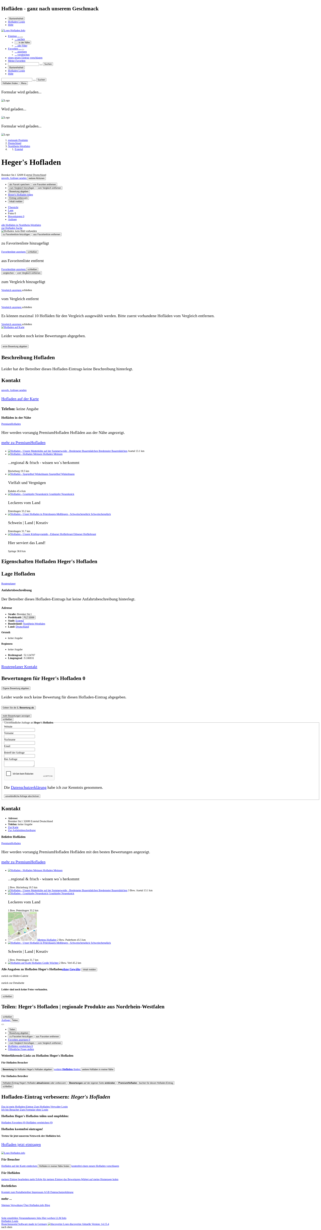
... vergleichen (22, 54)
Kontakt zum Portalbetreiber (16, 1192)
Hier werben (49, 1218)
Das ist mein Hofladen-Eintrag (34, 1106)
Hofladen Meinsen (53, 454)
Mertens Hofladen (47, 939)
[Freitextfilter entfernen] (41, 64)
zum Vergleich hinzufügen (21, 188)
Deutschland (22, 626)
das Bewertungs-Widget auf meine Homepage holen (90, 1179)
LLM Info (61, 1218)
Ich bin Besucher (24, 1109)
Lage (10, 210)
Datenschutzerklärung (28, 787)
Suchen (48, 64)
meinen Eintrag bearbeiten (15, 1179)
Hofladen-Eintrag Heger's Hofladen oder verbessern (34, 1083)
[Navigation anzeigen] (2, 1024)
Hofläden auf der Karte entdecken (19, 1166)
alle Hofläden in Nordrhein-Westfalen (21, 225)
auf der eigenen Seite (92, 1083)
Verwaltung (17, 1205)
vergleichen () (39, 1122)
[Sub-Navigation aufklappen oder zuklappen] (21, 37)
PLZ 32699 (29, 617)
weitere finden (67, 1069)
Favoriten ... (14, 48)
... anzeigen (21, 51)
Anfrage (12, 219)
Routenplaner (8, 583)
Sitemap (6, 1205)
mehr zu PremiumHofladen (23, 442)
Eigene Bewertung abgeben (16, 688)
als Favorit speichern (19, 184)
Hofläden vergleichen (20, 1046)
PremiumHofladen (11, 424)
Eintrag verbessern (18, 198)
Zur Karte (13, 827)
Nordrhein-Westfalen (34, 623)
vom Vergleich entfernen (49, 188)
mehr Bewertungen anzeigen (16, 716)
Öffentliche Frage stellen (21, 1049)
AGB (47, 1192)
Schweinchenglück (101, 514)
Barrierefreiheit (16, 18)
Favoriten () (13, 1122)
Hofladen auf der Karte (20, 399)
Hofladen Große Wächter (45, 962)
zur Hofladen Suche (11, 228)
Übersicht (13, 207)
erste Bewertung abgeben (15, 346)
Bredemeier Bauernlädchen (113, 451)
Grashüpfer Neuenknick (61, 494)
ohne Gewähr (71, 969)
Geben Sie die (18, 707)
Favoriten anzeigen (19, 1039)
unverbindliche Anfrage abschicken (22, 796)
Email (7, 746)
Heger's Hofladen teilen (20, 194)
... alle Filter (21, 45)
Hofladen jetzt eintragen (21, 1144)
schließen (32, 252)
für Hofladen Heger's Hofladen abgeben (27, 1069)
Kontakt (30, 667)
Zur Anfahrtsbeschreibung (22, 830)
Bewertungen (16, 216)
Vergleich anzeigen (11, 290)
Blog (47, 1205)
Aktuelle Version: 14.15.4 (95, 1224)
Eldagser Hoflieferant (84, 534)
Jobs (39, 1218)
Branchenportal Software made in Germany (41, 1224)
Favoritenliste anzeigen (13, 251)
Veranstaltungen (27, 1218)
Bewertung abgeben (18, 191)
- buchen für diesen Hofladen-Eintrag (145, 1083)
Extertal (20, 620)
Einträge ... (14, 36)
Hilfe (10, 24)
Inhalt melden (15, 201)
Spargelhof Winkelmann (62, 474)
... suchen (20, 39)
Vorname (9, 733)
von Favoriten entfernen (44, 184)
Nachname (9, 739)
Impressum (38, 1192)
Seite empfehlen (10, 1218)
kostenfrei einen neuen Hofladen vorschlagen (95, 1166)
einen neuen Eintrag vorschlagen (25, 57)
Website (8, 726)
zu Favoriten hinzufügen (21, 1036)
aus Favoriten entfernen (47, 1036)
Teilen (12, 1029)
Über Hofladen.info (34, 1205)
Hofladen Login (16, 21)
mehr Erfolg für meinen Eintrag (46, 1179)
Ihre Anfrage (10, 759)
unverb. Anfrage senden (14, 178)
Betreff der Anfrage (14, 752)
